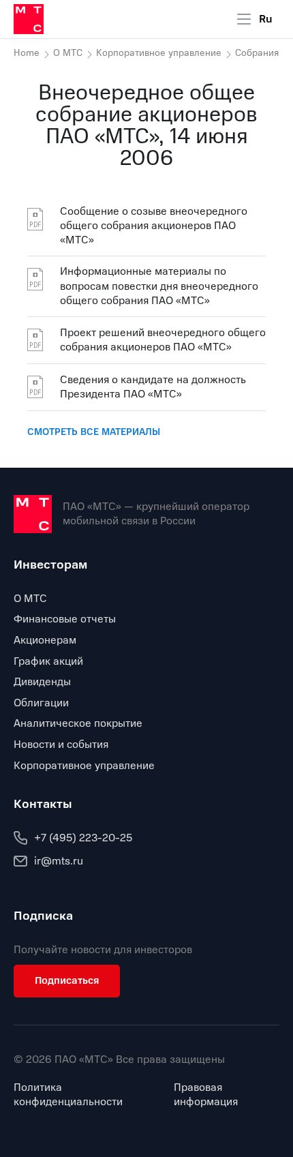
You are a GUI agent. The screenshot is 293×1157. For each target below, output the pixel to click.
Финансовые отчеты (65, 619)
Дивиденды (42, 681)
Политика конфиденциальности (68, 1095)
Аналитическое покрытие (78, 723)
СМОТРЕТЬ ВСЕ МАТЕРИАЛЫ (93, 431)
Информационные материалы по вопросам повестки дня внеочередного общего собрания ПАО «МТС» (159, 286)
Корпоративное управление (158, 53)
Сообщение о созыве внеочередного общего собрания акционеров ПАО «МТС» (153, 226)
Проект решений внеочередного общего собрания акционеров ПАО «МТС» (163, 340)
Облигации (41, 702)
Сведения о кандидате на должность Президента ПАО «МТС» (153, 387)
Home (27, 53)
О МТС (67, 53)
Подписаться (67, 980)
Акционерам (45, 640)
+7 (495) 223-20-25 (83, 838)
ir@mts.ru (58, 861)
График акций (48, 661)
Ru (266, 19)
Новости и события (61, 744)
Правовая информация (206, 1095)
